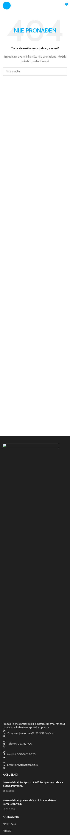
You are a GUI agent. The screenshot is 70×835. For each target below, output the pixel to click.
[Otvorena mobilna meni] (7, 5)
